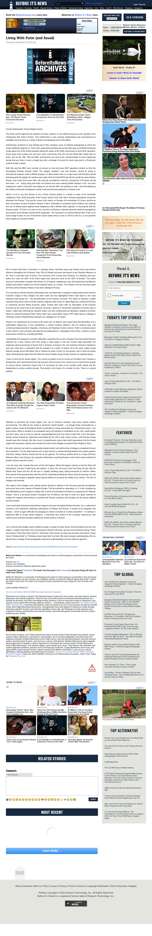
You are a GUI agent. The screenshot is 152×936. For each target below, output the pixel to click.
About (18, 886)
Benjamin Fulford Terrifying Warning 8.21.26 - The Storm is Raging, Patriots (123, 338)
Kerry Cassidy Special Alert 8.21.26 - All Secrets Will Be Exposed (121, 505)
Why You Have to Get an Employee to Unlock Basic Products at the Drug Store (123, 805)
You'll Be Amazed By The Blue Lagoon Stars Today (50, 404)
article (77, 488)
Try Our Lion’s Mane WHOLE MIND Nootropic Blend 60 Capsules (33, 592)
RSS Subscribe (119, 886)
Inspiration (89, 8)
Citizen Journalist (63, 570)
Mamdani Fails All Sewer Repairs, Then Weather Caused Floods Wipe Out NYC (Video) (121, 452)
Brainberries (10, 258)
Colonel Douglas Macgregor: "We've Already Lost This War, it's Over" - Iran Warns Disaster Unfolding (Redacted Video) (123, 636)
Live (96, 8)
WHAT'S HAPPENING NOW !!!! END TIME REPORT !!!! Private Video (122, 346)
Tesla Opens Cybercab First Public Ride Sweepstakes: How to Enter (121, 755)
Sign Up (142, 4)
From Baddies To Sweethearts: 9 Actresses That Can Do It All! (51, 741)
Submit (124, 303)
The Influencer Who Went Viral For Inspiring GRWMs (123, 179)
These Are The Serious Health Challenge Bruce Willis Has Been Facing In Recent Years (52, 712)
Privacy (63, 886)
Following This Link (16, 656)
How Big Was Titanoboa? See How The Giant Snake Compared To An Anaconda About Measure (49, 253)
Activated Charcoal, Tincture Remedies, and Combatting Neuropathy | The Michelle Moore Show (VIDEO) (123, 442)
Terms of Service (77, 886)
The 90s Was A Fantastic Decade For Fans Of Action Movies (18, 252)
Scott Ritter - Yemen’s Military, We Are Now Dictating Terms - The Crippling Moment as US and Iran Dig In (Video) (124, 675)
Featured (19, 8)
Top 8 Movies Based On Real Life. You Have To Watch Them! (135, 562)
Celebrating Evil (111, 762)
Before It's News (31, 3)
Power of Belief (61, 8)
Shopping (128, 8)
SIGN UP (112, 282)
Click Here (28, 570)
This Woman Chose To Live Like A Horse (118, 720)
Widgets (132, 886)
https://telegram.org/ (135, 244)
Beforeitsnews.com (26, 15)
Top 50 (108, 8)
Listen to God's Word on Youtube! (124, 72)
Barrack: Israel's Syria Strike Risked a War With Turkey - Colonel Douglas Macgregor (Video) (122, 646)
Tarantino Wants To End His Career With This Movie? (80, 741)
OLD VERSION (134, 17)
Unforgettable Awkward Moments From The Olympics (112, 562)
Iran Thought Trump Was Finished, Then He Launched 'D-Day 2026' (122, 593)
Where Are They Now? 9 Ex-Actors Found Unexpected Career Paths (121, 120)
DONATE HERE (111, 18)
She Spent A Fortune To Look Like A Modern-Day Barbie (79, 251)
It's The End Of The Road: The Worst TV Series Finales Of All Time (123, 209)
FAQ (45, 886)
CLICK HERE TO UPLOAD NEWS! (134, 32)
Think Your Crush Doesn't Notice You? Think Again (21, 741)
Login (135, 4)
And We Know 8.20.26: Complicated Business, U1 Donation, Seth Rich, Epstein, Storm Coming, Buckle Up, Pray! (122, 616)
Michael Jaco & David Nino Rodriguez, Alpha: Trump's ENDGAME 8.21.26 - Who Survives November (123, 514)
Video (102, 8)
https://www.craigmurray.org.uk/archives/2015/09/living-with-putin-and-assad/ (45, 547)
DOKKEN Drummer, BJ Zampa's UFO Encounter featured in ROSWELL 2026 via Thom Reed (122, 462)
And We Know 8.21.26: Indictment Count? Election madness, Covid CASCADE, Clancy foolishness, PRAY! (123, 365)
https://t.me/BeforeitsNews (115, 252)
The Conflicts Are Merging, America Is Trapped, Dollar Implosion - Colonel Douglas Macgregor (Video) (123, 411)
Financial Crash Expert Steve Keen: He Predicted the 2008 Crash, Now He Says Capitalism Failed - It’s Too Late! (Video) (121, 626)
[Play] (124, 50)
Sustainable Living (76, 8)
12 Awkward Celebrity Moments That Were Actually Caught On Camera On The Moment (20, 405)
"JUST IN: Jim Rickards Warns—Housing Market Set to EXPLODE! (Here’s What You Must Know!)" (122, 355)
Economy (28, 8)
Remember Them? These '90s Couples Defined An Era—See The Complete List (19, 712)
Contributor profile (29, 30)
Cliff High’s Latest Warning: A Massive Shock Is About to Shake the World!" (123, 390)
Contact (53, 886)
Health (36, 8)
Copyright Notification (98, 886)
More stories (40, 30)
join (18, 562)
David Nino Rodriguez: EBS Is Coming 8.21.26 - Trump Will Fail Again (120, 489)
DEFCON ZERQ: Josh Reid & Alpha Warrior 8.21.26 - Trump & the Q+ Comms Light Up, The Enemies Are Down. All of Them (123, 480)
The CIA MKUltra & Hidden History (119, 768)
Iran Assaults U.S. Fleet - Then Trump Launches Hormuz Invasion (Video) (120, 666)
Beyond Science (46, 8)
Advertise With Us (32, 886)
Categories (138, 8)
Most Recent (118, 8)
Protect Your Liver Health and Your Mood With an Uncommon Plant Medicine (123, 739)
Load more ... (51, 851)
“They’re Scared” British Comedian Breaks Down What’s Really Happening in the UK (122, 797)
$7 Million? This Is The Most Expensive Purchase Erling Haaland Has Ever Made (80, 712)
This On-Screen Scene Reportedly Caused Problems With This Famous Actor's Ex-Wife (79, 406)
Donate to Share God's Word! (124, 78)
